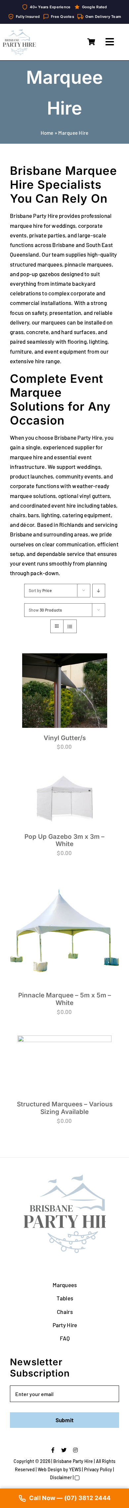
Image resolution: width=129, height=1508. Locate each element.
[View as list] (70, 626)
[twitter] (63, 1184)
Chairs (65, 1045)
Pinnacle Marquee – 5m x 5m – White (34, 835)
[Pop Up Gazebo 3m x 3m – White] (95, 677)
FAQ (65, 1072)
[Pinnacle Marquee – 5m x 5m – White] (34, 789)
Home (47, 133)
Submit (65, 1154)
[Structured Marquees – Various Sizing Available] (95, 780)
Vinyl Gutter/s (34, 708)
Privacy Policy (98, 1203)
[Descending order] (98, 590)
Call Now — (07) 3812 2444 (70, 1497)
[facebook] (53, 1184)
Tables (65, 1032)
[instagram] (75, 1184)
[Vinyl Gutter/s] (34, 674)
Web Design (50, 1203)
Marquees (65, 1019)
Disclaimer (61, 1211)
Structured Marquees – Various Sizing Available (95, 820)
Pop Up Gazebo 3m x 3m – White (95, 722)
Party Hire (65, 1059)
